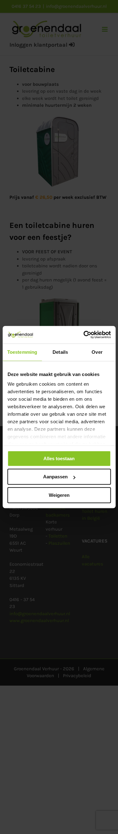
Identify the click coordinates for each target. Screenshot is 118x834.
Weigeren (59, 495)
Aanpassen (55, 476)
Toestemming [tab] (22, 352)
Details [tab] (60, 352)
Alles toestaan (59, 458)
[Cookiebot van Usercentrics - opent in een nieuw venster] (84, 335)
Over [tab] (97, 352)
